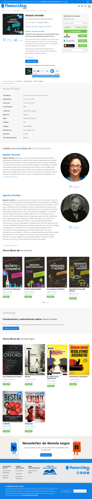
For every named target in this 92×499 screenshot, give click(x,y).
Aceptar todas (80, 491)
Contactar (19, 473)
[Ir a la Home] (3, 10)
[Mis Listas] (81, 6)
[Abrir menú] (89, 6)
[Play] (21, 17)
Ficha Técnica (8, 81)
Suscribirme (46, 455)
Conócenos (19, 471)
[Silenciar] (34, 71)
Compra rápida (75, 31)
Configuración (66, 491)
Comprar (82, 36)
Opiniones (27, 81)
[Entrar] (84, 6)
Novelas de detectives (40, 95)
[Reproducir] (52, 71)
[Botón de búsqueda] (79, 6)
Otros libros (38, 81)
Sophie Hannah (11, 154)
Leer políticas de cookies (30, 495)
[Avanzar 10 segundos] (57, 71)
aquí (66, 2)
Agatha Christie (12, 195)
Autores (18, 81)
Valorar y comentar (10, 328)
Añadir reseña (31, 61)
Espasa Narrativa (28, 103)
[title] (77, 468)
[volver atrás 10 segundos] (47, 71)
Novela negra (27, 95)
